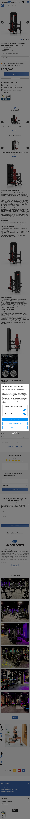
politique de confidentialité (10, 394)
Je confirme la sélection (15, 423)
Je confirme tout (15, 419)
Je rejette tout (15, 427)
